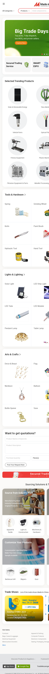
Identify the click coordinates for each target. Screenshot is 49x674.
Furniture (5, 633)
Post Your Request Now (15, 465)
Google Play (23, 666)
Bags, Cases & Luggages (10, 636)
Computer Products (37, 636)
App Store (9, 666)
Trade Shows (11, 592)
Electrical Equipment (9, 639)
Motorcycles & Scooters (9, 642)
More (4, 645)
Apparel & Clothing (37, 633)
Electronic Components (38, 639)
